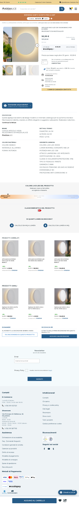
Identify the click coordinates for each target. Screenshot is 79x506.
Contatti (5, 393)
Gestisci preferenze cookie (52, 424)
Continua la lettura (9, 122)
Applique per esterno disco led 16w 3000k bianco (61, 260)
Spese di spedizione (9, 463)
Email (16, 357)
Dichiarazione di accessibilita (12, 437)
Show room (47, 416)
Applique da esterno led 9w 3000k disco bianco (36, 259)
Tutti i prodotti (48, 420)
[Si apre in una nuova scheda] (45, 439)
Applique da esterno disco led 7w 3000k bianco (9, 260)
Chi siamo (46, 401)
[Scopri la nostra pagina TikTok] (53, 449)
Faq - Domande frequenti (11, 441)
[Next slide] (37, 45)
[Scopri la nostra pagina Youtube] (49, 449)
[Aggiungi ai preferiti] (60, 501)
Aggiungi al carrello (34, 501)
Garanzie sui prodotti (9, 449)
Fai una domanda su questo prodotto (20, 334)
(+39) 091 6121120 (11, 406)
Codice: (38, 18)
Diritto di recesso (8, 452)
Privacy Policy (19, 370)
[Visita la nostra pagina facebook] (44, 449)
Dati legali (46, 409)
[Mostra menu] (76, 9)
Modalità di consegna (9, 460)
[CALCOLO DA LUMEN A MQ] (45, 225)
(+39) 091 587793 (11, 428)
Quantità (44, 59)
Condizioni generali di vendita (12, 445)
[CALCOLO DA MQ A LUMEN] (12, 225)
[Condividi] (65, 500)
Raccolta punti (7, 467)
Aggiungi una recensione (59, 336)
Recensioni (47, 413)
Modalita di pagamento (10, 456)
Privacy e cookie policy (51, 405)
